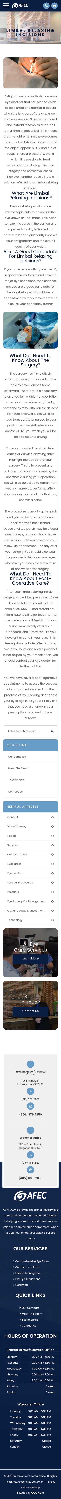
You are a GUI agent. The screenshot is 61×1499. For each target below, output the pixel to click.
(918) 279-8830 (30, 1099)
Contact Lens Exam (27, 1267)
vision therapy (16, 826)
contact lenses (17, 854)
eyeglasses (14, 864)
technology (14, 920)
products (13, 892)
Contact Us (15, 792)
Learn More (31, 958)
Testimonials (16, 780)
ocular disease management (26, 911)
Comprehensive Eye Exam (32, 1261)
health (11, 836)
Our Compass (17, 757)
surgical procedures (20, 882)
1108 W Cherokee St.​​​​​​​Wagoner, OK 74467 (31, 1146)
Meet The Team (18, 768)
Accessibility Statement (30, 1481)
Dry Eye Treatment (27, 1279)
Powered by (24, 1493)
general (12, 817)
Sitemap (35, 1487)
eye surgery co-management (26, 901)
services (12, 845)
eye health (14, 873)
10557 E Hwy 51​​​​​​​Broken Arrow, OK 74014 (30, 1082)
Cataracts (21, 1285)
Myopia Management (29, 1273)
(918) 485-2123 (30, 1162)
